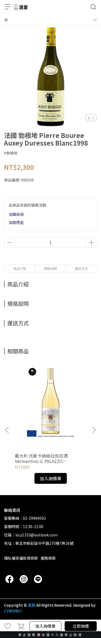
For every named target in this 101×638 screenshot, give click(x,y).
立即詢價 (81, 626)
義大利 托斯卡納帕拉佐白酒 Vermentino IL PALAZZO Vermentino (41, 458)
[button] (93, 430)
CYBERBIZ (13, 610)
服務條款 (48, 558)
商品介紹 (19, 268)
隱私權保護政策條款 (21, 558)
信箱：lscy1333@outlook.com (31, 535)
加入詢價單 (45, 626)
